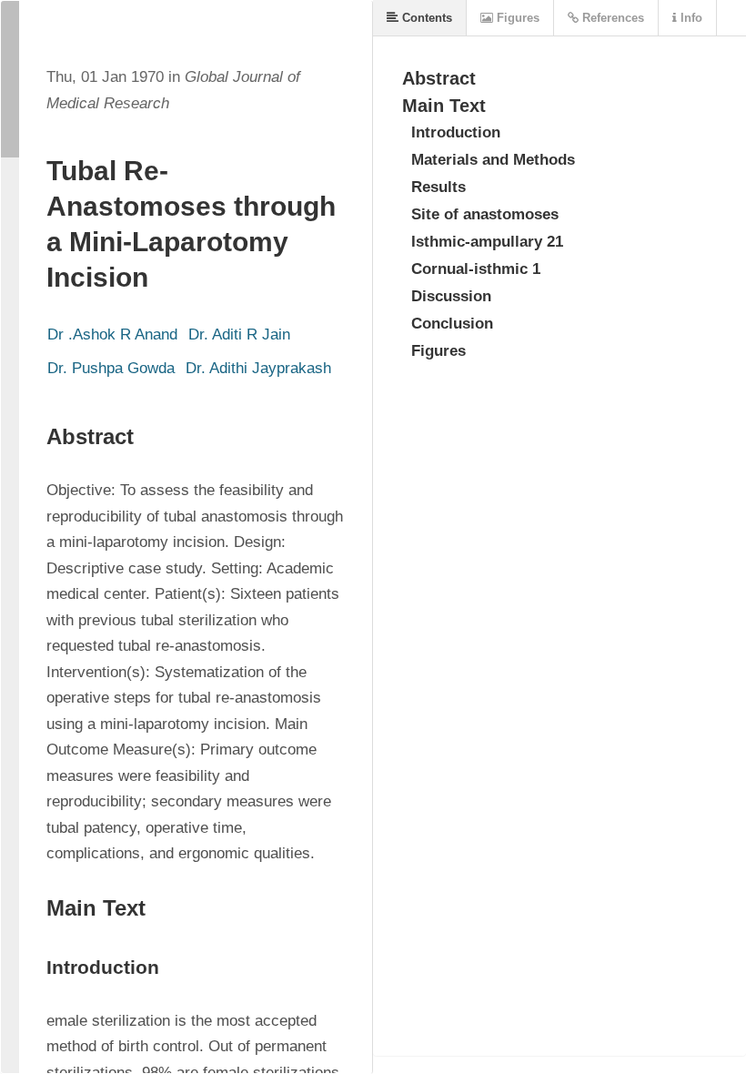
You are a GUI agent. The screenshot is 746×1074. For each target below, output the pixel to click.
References (611, 18)
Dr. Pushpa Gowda (111, 368)
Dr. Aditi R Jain (239, 334)
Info (689, 18)
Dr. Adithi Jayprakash (258, 368)
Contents (425, 18)
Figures (516, 18)
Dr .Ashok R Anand (112, 334)
